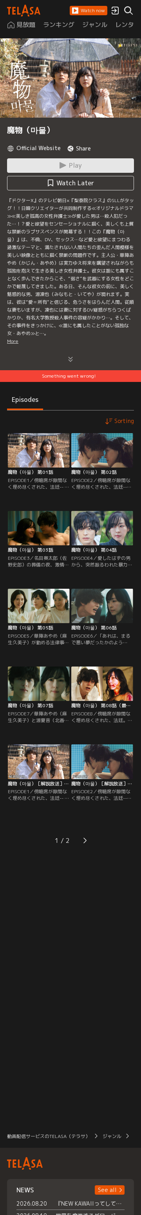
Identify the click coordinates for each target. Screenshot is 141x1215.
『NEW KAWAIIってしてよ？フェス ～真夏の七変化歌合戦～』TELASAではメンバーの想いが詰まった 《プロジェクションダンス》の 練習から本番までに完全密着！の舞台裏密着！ (90, 1203)
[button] (88, 10)
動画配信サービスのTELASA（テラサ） (48, 1136)
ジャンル (112, 1136)
